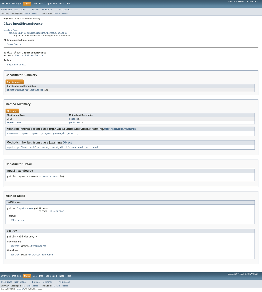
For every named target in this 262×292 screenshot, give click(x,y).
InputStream (36, 90)
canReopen (12, 133)
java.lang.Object (11, 30)
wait (80, 147)
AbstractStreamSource (29, 55)
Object (67, 142)
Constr (27, 13)
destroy (73, 119)
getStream (74, 122)
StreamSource (14, 44)
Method (35, 13)
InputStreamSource (17, 90)
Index (61, 3)
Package (16, 3)
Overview (5, 3)
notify (46, 147)
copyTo (24, 133)
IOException (56, 211)
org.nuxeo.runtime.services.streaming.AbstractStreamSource (38, 33)
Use (35, 3)
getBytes (46, 133)
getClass (22, 147)
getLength (59, 133)
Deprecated (51, 3)
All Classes (64, 9)
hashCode (35, 147)
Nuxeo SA (20, 289)
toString (71, 147)
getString (72, 133)
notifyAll (57, 147)
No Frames (47, 9)
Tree (41, 3)
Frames (36, 9)
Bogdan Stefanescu (16, 64)
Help (68, 3)
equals (11, 147)
